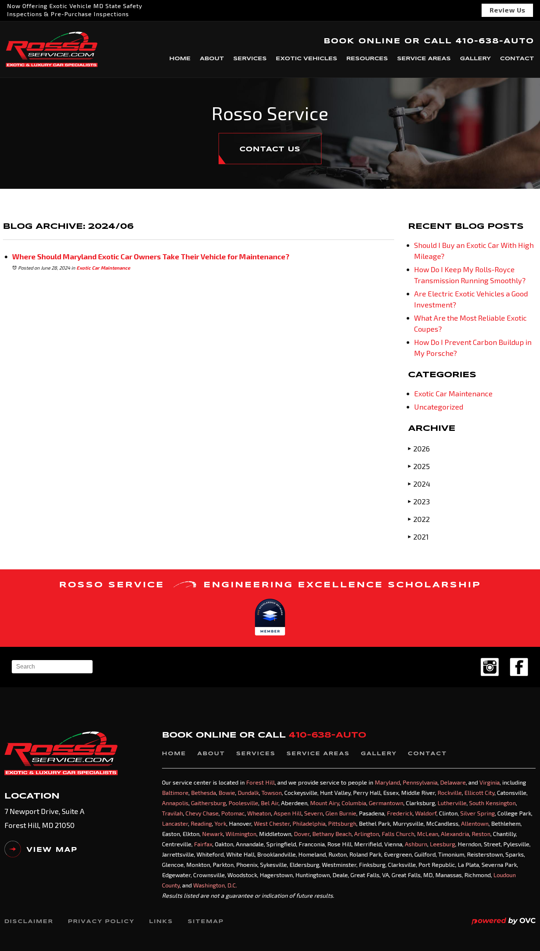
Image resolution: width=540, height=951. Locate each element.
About (212, 58)
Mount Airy (324, 802)
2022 (419, 519)
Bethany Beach (332, 833)
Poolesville (243, 802)
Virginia (489, 782)
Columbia (354, 802)
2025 (419, 466)
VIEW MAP (52, 850)
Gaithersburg (208, 802)
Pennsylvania (420, 782)
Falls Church (398, 833)
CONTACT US (270, 149)
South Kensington (492, 802)
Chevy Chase (202, 813)
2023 (419, 501)
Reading (201, 823)
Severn (313, 813)
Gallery (475, 58)
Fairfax (203, 843)
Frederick (400, 813)
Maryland (387, 782)
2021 (418, 536)
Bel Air (269, 802)
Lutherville (452, 802)
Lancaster (175, 823)
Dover (302, 833)
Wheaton (259, 813)
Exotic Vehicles (306, 58)
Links (161, 921)
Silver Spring (477, 813)
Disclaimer (28, 921)
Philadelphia (308, 823)
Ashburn (416, 843)
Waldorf (425, 813)
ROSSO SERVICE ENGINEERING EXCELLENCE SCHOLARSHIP (270, 585)
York (220, 823)
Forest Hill (260, 782)
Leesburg (442, 843)
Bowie (227, 792)
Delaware (453, 782)
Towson (272, 792)
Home (180, 58)
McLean (427, 833)
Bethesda (203, 792)
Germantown (386, 802)
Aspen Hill (288, 813)
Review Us (507, 10)
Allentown (475, 823)
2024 (419, 483)
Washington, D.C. (215, 885)
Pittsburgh (342, 823)
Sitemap (206, 921)
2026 (419, 448)
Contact (517, 58)
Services (250, 58)
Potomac (233, 813)
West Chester (272, 823)
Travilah (172, 813)
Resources (367, 58)
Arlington (366, 833)
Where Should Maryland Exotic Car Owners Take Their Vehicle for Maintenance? (150, 256)
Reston (481, 833)
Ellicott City (479, 792)
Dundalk (248, 792)
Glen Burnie (340, 813)
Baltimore (175, 792)
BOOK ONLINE (362, 41)
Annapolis (175, 802)
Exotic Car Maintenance (103, 268)
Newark (212, 833)
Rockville (450, 792)
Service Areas (424, 58)
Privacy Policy (101, 921)
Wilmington (241, 833)
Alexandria (455, 833)
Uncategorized (438, 406)
